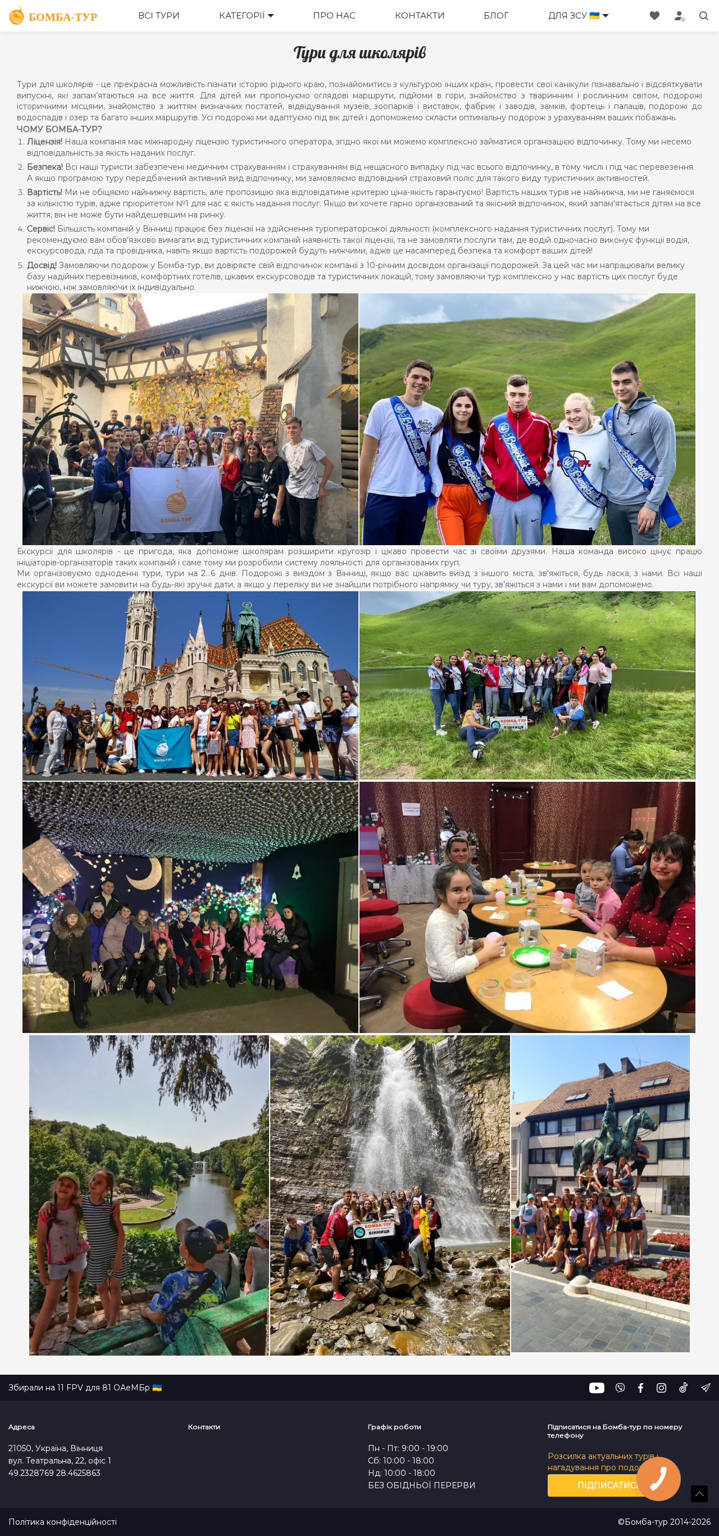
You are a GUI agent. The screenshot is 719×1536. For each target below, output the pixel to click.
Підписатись (609, 1485)
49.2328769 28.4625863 (54, 1473)
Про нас (334, 15)
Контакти (420, 15)
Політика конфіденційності (62, 1522)
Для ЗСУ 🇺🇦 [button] (574, 15)
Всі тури (159, 15)
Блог (496, 15)
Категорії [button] (242, 15)
